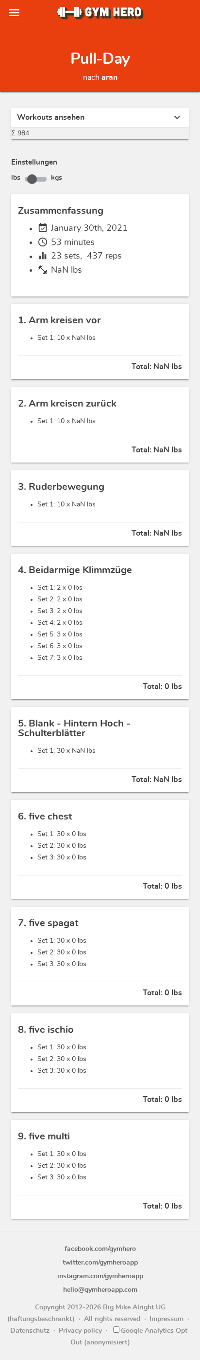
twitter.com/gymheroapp (100, 1262)
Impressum (166, 1319)
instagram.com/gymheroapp (100, 1276)
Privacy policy (80, 1330)
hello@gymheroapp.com (100, 1289)
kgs (56, 177)
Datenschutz (30, 1330)
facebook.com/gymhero (100, 1249)
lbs (15, 177)
